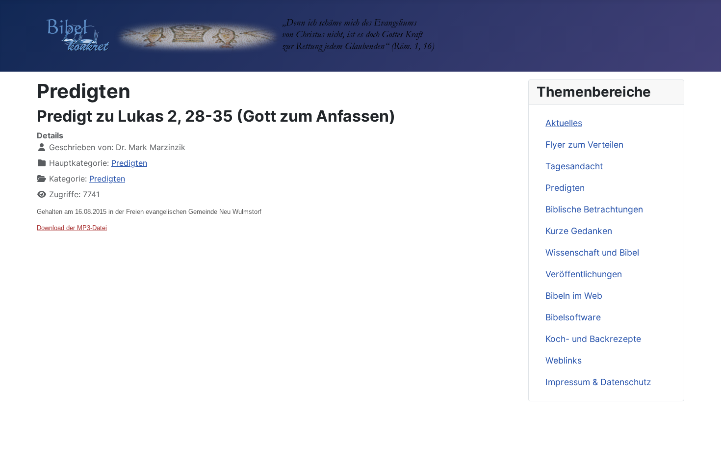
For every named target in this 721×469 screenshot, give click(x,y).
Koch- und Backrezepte (593, 339)
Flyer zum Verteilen (584, 144)
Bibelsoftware (573, 317)
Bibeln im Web (573, 295)
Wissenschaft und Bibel (592, 252)
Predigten (129, 163)
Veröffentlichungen (583, 274)
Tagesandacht (574, 166)
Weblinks (563, 360)
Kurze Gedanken (578, 231)
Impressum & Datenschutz (598, 382)
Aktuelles (563, 123)
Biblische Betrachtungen (594, 209)
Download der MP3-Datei (72, 228)
